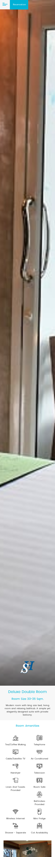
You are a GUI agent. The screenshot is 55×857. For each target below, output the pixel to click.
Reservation (19, 5)
